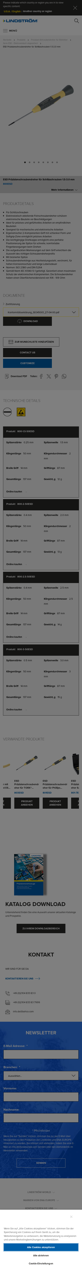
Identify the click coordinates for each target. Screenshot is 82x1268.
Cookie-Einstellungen (41, 1263)
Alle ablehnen (41, 1255)
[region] (41, 1238)
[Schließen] (71, 1217)
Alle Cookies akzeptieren (41, 1247)
